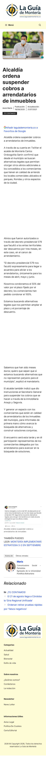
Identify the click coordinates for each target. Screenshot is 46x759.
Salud (6, 654)
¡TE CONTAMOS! (10, 113)
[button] (39, 25)
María (10, 108)
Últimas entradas (22, 556)
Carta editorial (10, 730)
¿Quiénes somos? (12, 680)
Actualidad (8, 650)
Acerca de (9, 556)
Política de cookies (12, 726)
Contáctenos (9, 684)
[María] (10, 571)
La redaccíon (9, 688)
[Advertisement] (23, 211)
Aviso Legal (9, 722)
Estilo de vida (10, 663)
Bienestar (8, 658)
